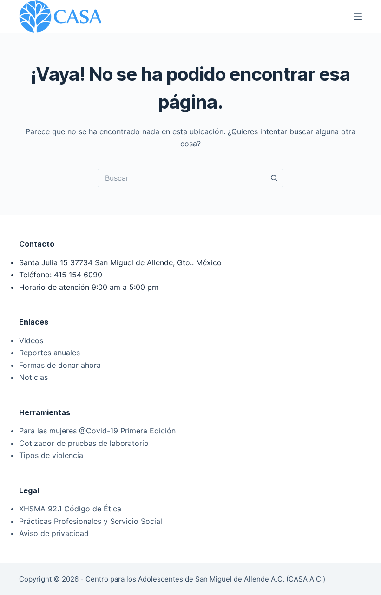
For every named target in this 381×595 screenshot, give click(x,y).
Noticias (33, 377)
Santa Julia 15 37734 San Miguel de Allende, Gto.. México (120, 262)
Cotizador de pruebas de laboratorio (84, 443)
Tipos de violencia (51, 455)
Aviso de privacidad (54, 533)
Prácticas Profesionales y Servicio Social (90, 521)
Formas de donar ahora (60, 365)
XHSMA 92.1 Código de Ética (70, 508)
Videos (31, 340)
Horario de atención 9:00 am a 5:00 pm (88, 287)
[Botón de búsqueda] (274, 178)
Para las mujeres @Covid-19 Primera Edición (97, 430)
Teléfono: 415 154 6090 (60, 274)
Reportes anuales (49, 352)
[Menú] (358, 16)
